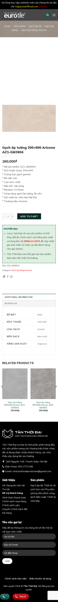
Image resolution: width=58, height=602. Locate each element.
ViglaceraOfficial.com (26, 6)
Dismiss (43, 6)
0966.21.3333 (32, 241)
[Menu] (54, 15)
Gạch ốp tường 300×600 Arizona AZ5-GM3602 (43, 405)
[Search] (47, 14)
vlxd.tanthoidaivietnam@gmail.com (31, 471)
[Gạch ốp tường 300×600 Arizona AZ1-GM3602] (15, 383)
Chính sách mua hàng (14, 501)
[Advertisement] (29, 68)
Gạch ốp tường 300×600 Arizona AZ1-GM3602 (15, 405)
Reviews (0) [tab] (11, 303)
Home (7, 26)
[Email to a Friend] (11, 276)
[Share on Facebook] (8, 276)
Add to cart (29, 216)
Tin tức (6, 489)
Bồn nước (41, 496)
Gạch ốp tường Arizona (34, 30)
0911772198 (25, 466)
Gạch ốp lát (35, 26)
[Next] (55, 392)
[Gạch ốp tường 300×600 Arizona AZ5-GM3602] (43, 383)
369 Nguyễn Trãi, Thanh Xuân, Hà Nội (26, 461)
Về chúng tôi (9, 485)
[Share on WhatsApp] (4, 276)
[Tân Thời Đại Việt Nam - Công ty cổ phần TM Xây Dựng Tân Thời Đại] (21, 15)
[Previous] (2, 392)
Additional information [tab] (19, 297)
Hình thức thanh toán (14, 497)
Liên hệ (21, 485)
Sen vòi (40, 489)
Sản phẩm (19, 26)
